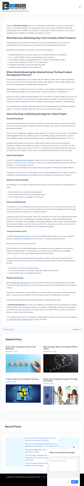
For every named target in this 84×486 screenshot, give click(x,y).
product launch (20, 236)
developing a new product (20, 283)
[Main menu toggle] (80, 7)
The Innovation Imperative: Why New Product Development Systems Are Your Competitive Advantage (41, 457)
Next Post (77, 329)
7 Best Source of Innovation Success (22, 379)
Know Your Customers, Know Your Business (21, 348)
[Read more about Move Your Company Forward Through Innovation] (60, 395)
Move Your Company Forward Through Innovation (60, 380)
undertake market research (23, 160)
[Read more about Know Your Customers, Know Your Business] (23, 363)
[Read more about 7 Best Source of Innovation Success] (23, 393)
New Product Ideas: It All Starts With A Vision (60, 348)
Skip (68, 482)
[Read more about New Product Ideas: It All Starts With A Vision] (60, 363)
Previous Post (8, 329)
